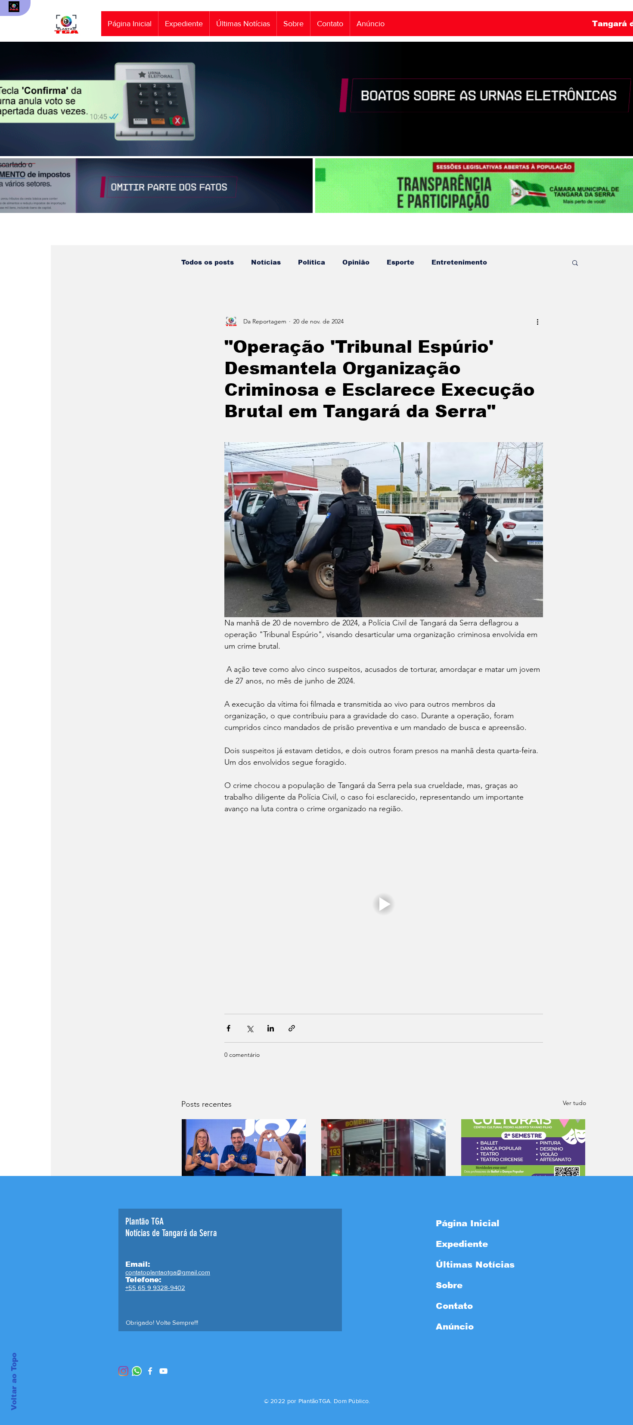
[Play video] (383, 904)
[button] (575, 262)
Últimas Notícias (475, 1264)
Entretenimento (459, 262)
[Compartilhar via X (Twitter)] (249, 1028)
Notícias (266, 262)
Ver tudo (574, 1103)
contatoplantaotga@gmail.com (167, 1272)
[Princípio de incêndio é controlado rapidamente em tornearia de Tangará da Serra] (383, 1154)
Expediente (462, 1244)
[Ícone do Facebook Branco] (150, 1371)
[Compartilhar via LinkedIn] (271, 1028)
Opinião (355, 262)
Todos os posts (207, 262)
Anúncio (455, 1326)
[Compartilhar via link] (292, 1028)
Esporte (400, 262)
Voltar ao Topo (14, 1381)
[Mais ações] (538, 321)
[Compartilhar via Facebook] (228, 1028)
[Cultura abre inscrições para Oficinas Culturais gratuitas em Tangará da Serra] (523, 1154)
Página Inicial (468, 1223)
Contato (454, 1306)
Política (311, 262)
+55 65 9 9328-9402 (155, 1287)
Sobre (449, 1285)
